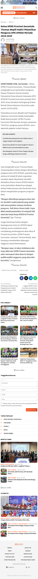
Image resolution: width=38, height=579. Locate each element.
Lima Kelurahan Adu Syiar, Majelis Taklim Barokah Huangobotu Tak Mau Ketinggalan (9, 361)
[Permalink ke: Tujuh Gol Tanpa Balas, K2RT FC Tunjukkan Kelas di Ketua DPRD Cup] (28, 352)
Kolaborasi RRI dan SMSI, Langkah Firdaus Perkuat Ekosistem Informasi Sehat (9, 319)
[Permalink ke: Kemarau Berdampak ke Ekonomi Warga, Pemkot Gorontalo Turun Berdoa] (9, 331)
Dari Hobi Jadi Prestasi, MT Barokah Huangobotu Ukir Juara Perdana (28, 318)
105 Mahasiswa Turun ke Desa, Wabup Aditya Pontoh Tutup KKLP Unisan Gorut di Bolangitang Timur (28, 340)
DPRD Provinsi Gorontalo (9, 270)
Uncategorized (9, 464)
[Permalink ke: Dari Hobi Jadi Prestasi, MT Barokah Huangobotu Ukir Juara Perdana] (28, 310)
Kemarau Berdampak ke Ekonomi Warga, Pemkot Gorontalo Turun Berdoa (9, 339)
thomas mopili (23, 270)
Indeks (9, 548)
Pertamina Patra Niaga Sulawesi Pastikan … (22, 534)
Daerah (14, 470)
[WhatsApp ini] (35, 278)
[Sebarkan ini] (22, 278)
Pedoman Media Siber (28, 560)
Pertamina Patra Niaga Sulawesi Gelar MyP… (21, 526)
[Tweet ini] (26, 278)
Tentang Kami (9, 557)
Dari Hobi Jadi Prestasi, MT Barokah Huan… (20, 473)
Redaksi (28, 551)
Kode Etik (28, 548)
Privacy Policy (9, 554)
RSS (29, 567)
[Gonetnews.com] (19, 7)
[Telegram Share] (31, 278)
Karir (9, 551)
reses (6, 430)
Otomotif (8, 518)
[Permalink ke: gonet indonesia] (3, 40)
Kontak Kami (28, 557)
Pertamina (7, 423)
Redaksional (28, 554)
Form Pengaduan (9, 560)
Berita (3, 464)
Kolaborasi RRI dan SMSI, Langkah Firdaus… (16, 466)
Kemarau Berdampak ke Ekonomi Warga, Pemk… (22, 480)
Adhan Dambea (8, 433)
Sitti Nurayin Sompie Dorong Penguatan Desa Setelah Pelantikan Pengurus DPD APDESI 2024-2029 (9, 288)
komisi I (6, 426)
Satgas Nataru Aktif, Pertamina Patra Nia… (16, 520)
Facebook (11, 567)
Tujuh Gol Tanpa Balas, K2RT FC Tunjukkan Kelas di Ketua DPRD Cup (28, 361)
